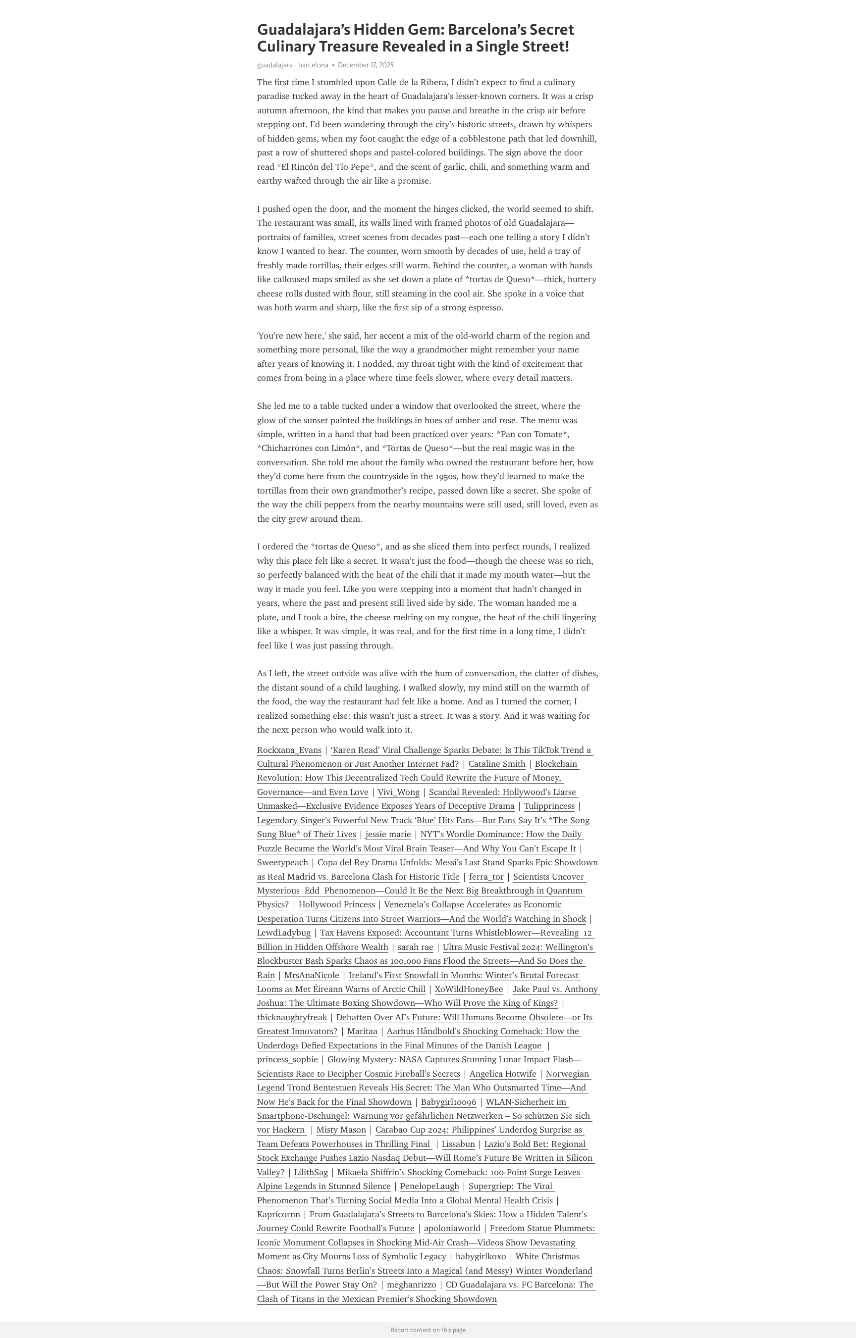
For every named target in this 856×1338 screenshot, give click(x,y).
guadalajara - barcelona (292, 64)
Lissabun (458, 1144)
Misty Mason (341, 1129)
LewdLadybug (284, 932)
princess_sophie (287, 1059)
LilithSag (311, 1172)
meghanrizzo (411, 1284)
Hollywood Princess (337, 904)
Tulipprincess (549, 805)
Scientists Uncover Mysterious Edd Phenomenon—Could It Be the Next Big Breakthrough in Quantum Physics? (422, 890)
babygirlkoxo (481, 1256)
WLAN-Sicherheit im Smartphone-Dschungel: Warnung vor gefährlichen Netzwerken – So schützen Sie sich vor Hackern (424, 1116)
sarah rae (415, 947)
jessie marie (388, 834)
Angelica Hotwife (503, 1073)
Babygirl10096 (449, 1101)
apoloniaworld (452, 1228)
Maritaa (362, 1031)
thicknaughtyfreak (292, 1017)
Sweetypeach (282, 862)
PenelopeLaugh (429, 1186)
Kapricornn (278, 1214)
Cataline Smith (497, 763)
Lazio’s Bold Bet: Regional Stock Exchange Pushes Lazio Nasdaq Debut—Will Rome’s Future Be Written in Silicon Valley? (426, 1158)
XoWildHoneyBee (469, 989)
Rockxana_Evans (289, 749)
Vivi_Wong (399, 792)
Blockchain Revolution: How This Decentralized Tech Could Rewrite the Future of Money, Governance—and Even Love (418, 777)
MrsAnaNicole (311, 975)
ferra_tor (486, 876)
